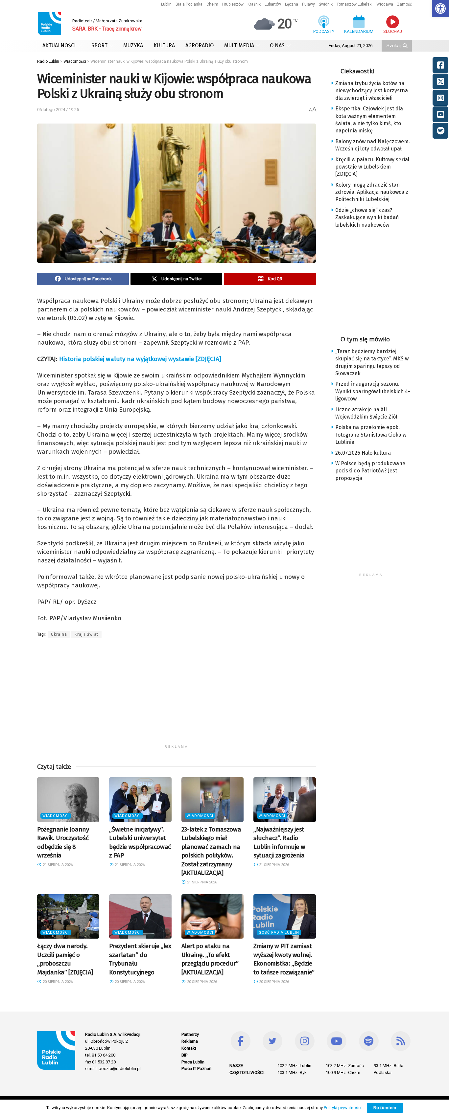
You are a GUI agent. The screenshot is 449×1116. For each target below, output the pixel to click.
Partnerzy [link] (190, 1034)
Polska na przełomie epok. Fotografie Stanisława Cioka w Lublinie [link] (370, 434)
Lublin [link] (166, 4)
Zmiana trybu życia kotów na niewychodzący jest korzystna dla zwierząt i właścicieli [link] (371, 90)
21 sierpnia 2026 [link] (57, 865)
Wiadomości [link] (55, 816)
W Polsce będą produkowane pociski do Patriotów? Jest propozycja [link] (370, 470)
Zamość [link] (404, 4)
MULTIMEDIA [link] (239, 45)
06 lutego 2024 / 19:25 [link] (58, 109)
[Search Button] (405, 46)
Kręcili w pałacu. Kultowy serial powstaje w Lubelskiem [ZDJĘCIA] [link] (372, 166)
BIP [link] (184, 1055)
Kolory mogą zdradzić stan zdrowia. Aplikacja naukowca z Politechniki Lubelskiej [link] (371, 192)
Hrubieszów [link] (233, 4)
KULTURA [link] (164, 45)
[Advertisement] (176, 695)
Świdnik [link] (326, 4)
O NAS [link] (277, 45)
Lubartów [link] (273, 4)
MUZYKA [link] (133, 45)
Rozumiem (384, 1107)
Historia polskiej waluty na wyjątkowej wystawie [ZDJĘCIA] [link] (140, 359)
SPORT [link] (99, 45)
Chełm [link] (212, 4)
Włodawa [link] (384, 4)
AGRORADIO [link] (199, 45)
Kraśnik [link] (254, 4)
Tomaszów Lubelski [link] (354, 4)
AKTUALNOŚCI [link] (59, 45)
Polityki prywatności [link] (343, 1107)
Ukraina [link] (59, 634)
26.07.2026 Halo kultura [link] (363, 453)
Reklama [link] (189, 1041)
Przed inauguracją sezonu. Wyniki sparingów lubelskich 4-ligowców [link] (372, 391)
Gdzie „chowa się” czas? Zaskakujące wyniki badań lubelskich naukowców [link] (367, 217)
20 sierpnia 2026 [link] (57, 982)
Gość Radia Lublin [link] (279, 932)
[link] (440, 8)
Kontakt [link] (188, 1048)
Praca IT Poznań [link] (196, 1068)
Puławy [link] (308, 4)
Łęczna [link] (291, 4)
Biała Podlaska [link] (189, 4)
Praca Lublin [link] (192, 1061)
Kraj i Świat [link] (86, 634)
